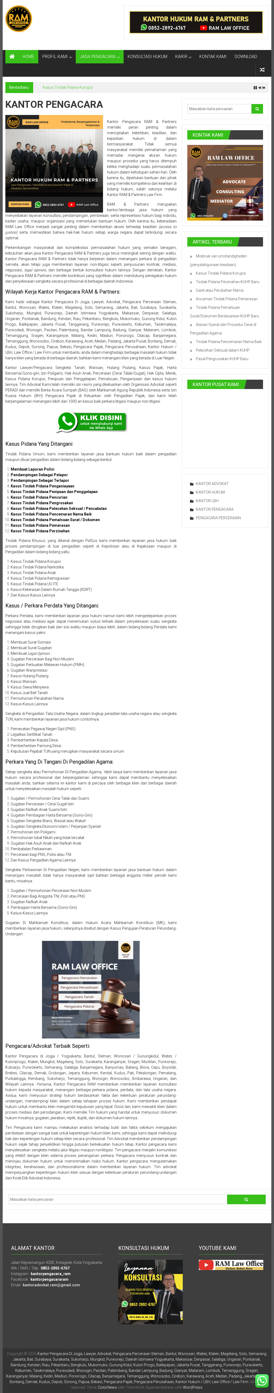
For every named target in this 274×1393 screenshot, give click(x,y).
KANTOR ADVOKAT (212, 484)
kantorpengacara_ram (51, 1274)
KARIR (181, 56)
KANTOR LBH (207, 501)
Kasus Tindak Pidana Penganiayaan (42, 486)
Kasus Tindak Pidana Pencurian (39, 497)
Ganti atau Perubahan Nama (219, 290)
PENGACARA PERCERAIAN (218, 518)
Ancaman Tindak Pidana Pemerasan (227, 299)
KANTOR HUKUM (210, 492)
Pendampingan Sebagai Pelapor (40, 475)
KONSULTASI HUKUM (147, 56)
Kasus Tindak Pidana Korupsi (68, 87)
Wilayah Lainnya (19, 1084)
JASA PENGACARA (98, 56)
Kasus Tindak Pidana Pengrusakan (42, 503)
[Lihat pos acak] (262, 70)
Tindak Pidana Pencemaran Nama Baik (229, 342)
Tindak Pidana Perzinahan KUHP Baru (227, 282)
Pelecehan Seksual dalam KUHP (223, 350)
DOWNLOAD (246, 56)
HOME (28, 56)
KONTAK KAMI (213, 56)
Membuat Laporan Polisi (32, 469)
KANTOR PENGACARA (215, 509)
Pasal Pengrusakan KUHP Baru (222, 359)
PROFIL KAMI (55, 56)
